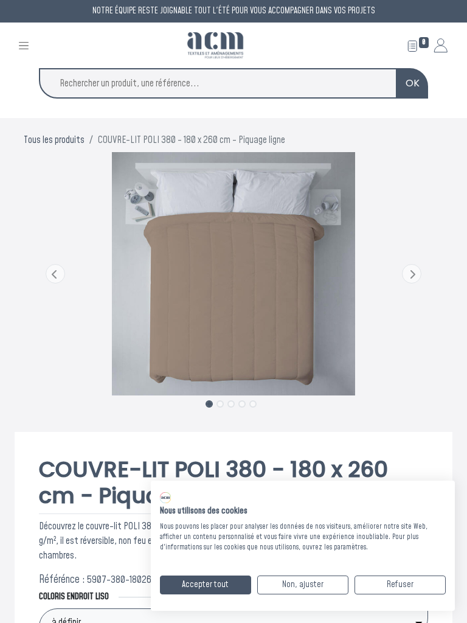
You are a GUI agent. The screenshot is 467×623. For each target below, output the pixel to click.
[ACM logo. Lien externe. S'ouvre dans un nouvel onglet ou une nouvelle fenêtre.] (165, 497)
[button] (55, 274)
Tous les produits (54, 140)
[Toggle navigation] (24, 45)
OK (413, 83)
